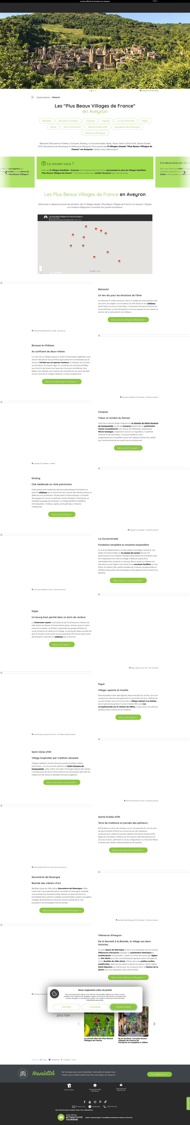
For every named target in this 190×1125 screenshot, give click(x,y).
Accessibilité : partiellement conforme (113, 1117)
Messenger (96, 1106)
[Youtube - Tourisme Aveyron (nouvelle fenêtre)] (89, 1101)
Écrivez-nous (80, 1106)
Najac (145, 120)
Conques (90, 120)
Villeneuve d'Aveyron (95, 133)
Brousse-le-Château (68, 120)
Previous (6, 172)
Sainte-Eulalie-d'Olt (97, 127)
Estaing (106, 120)
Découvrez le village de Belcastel (127, 319)
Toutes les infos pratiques (95, 1090)
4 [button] (95, 90)
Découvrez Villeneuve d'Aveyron (127, 977)
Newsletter (188, 1103)
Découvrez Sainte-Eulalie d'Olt (127, 850)
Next (184, 172)
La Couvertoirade (125, 120)
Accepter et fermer (123, 1007)
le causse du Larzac (130, 553)
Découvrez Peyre (127, 717)
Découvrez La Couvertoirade (127, 580)
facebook (66, 1060)
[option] (95, 52)
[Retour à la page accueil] (32, 97)
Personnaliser (95, 1007)
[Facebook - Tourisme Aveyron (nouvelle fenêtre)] (84, 1101)
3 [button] (93, 90)
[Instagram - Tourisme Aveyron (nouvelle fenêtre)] (95, 1101)
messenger (55, 1060)
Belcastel (46, 120)
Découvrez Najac (60, 644)
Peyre (53, 127)
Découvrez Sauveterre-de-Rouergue (61, 910)
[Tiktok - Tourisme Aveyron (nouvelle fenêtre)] (105, 1101)
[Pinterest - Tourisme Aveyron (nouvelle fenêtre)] (100, 1101)
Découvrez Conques (127, 448)
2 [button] (91, 90)
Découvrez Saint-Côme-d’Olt (61, 782)
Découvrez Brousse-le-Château (60, 381)
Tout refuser (66, 1007)
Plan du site (128, 1117)
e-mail (44, 1060)
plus (74, 1060)
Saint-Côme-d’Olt (72, 127)
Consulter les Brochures (121, 1089)
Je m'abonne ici (158, 1074)
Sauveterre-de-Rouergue (127, 127)
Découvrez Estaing (60, 514)
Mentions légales (96, 1117)
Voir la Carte (69, 1090)
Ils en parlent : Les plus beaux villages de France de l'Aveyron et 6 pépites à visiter (133, 1040)
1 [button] (89, 90)
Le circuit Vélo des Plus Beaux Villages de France (98, 1039)
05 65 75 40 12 (112, 1106)
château (151, 303)
